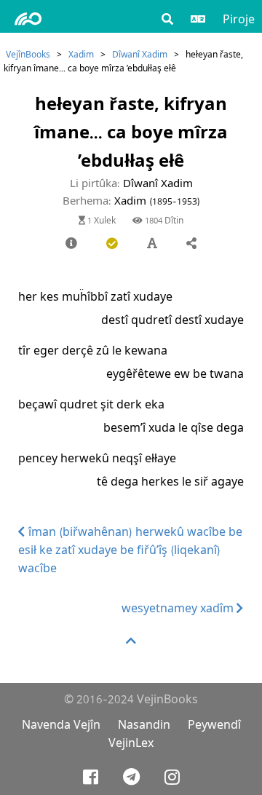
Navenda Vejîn (61, 725)
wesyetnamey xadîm (179, 608)
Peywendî (214, 725)
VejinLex (131, 743)
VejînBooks (28, 54)
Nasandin (144, 725)
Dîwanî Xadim (139, 54)
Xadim (81, 54)
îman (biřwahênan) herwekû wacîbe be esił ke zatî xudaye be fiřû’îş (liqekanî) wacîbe (130, 550)
